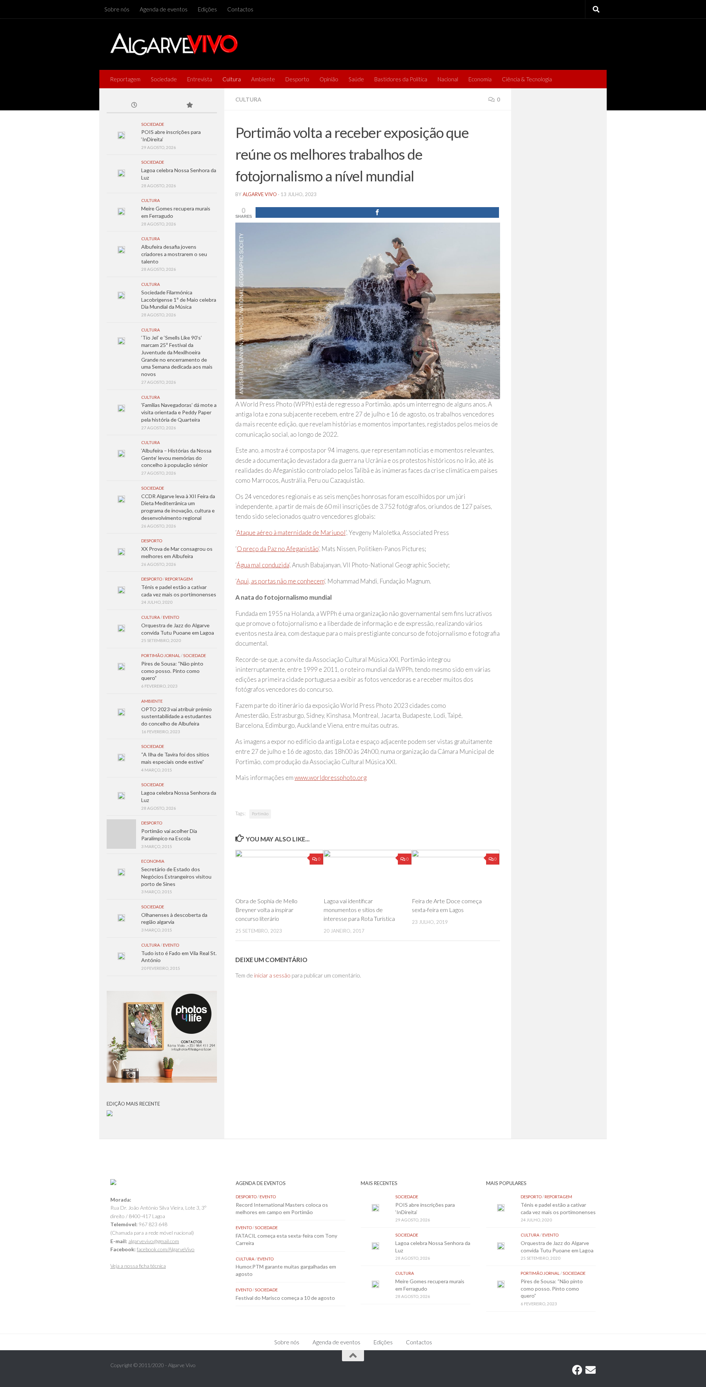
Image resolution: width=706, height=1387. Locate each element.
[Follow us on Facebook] (577, 1370)
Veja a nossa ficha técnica (138, 1266)
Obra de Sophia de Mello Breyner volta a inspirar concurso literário (266, 909)
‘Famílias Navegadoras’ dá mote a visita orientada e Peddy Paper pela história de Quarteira (179, 412)
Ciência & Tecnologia (527, 79)
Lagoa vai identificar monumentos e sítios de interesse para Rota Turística (359, 909)
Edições (207, 9)
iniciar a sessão (272, 975)
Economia (480, 79)
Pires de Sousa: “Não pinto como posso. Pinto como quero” (172, 670)
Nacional (448, 79)
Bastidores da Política (400, 79)
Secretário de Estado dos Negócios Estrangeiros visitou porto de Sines (176, 876)
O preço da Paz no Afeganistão (277, 549)
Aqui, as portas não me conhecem (280, 581)
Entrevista (199, 79)
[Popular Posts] (189, 105)
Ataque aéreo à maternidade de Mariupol (291, 532)
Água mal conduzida (262, 565)
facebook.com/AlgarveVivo (166, 1249)
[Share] (377, 212)
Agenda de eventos (164, 9)
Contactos (240, 9)
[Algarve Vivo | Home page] (174, 44)
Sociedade (164, 79)
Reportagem (125, 79)
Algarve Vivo (260, 194)
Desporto (297, 79)
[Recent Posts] (134, 105)
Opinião (329, 79)
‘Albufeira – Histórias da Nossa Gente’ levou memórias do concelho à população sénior (176, 457)
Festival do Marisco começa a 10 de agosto (285, 1298)
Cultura (231, 79)
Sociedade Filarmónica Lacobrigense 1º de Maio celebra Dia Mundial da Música (178, 299)
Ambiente (263, 79)
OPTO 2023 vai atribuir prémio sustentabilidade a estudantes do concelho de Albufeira (176, 716)
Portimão (260, 813)
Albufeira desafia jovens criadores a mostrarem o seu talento (174, 254)
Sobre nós (116, 9)
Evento (171, 617)
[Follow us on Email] (590, 1370)
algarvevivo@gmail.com (153, 1241)
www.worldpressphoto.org (331, 777)
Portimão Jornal (160, 655)
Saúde (356, 79)
